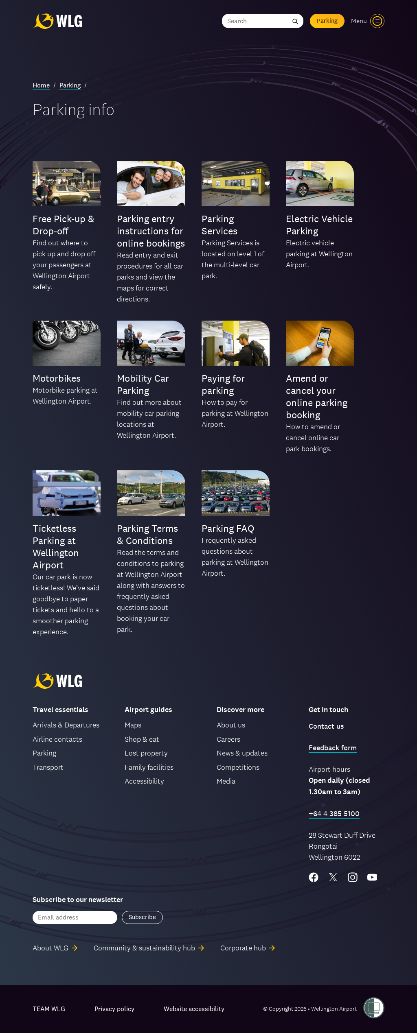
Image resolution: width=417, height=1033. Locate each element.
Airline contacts (57, 739)
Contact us (326, 726)
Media (226, 781)
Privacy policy (114, 1009)
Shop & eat (142, 739)
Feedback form (333, 747)
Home (41, 85)
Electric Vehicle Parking (319, 224)
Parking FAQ (228, 528)
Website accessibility (194, 1009)
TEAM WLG (49, 1009)
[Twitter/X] (333, 877)
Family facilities (149, 767)
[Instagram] (353, 877)
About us (231, 724)
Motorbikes (57, 378)
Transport (48, 767)
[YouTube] (372, 877)
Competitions (238, 767)
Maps (133, 724)
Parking (327, 20)
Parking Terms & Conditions (147, 534)
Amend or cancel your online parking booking (316, 396)
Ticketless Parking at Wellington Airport (56, 546)
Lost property (146, 753)
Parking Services (219, 224)
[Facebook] (313, 877)
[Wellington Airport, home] (57, 21)
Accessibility (144, 781)
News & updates (242, 753)
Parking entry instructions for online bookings (151, 230)
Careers (228, 739)
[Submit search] (295, 21)
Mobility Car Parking (143, 384)
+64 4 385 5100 (334, 813)
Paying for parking (223, 384)
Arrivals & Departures (66, 724)
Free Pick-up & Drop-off (63, 224)
